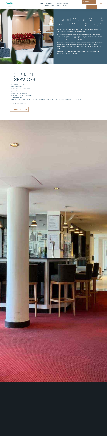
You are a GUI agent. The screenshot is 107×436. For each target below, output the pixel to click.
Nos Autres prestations (18, 103)
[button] (53, 103)
